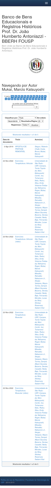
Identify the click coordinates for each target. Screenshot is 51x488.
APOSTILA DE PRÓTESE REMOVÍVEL (20, 149)
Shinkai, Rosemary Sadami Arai (39, 229)
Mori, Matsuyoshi (39, 171)
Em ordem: (41, 118)
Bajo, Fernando (41, 220)
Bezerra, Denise (41, 215)
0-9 (12, 96)
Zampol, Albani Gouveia (41, 211)
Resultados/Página (29, 121)
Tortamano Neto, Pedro (39, 179)
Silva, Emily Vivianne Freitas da (41, 185)
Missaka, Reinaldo (38, 198)
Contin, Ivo (39, 175)
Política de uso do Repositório (12, 480)
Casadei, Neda (40, 217)
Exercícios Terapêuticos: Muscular (20, 314)
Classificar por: (11, 118)
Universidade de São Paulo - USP (41, 163)
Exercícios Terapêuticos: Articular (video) (24, 239)
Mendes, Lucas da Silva (41, 223)
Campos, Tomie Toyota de (40, 168)
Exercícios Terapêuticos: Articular (24, 162)
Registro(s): (16, 125)
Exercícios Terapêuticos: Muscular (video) (21, 390)
